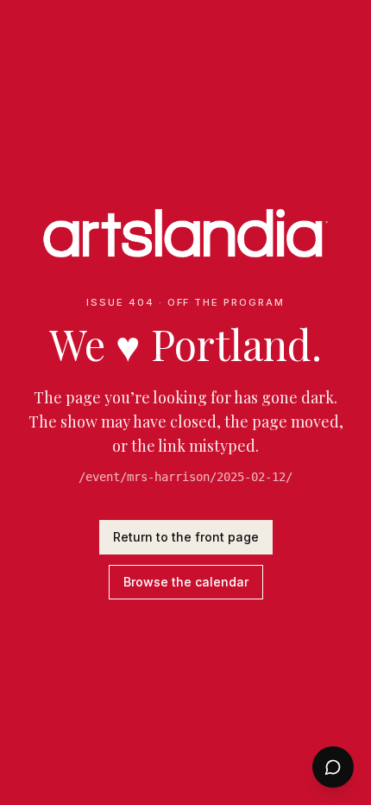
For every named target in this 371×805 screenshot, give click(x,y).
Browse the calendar (185, 581)
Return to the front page (186, 536)
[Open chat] (333, 767)
